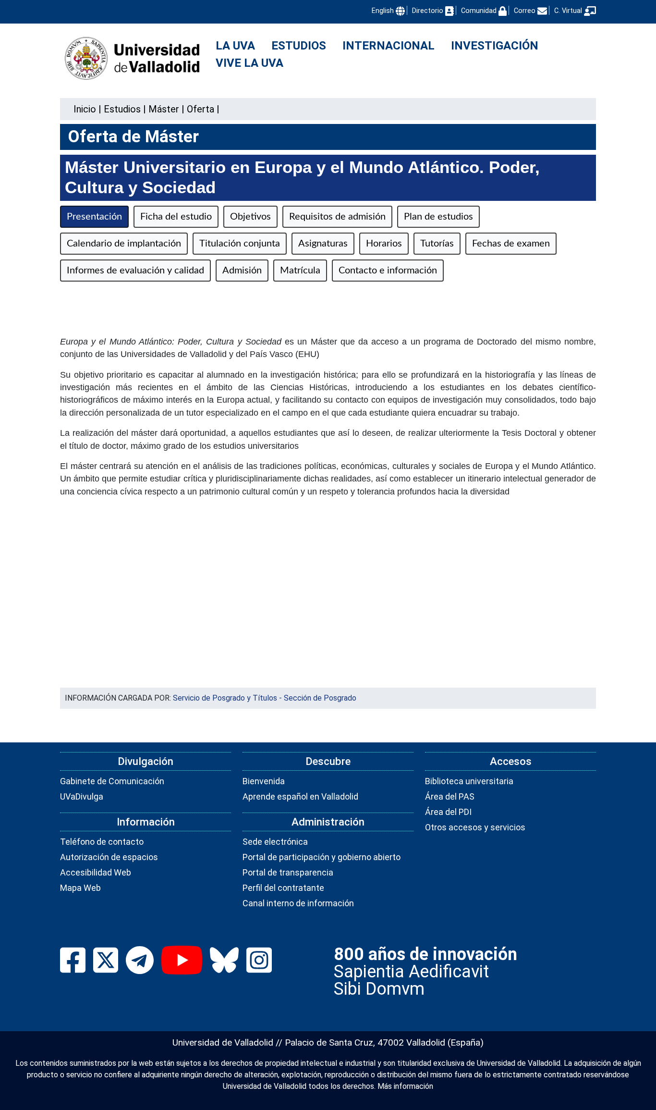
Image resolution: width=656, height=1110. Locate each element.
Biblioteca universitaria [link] (469, 781)
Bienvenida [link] (264, 781)
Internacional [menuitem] (388, 45)
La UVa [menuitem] (235, 45)
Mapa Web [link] (80, 888)
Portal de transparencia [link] (288, 872)
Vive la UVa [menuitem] (249, 63)
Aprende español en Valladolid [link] (300, 796)
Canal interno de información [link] (298, 903)
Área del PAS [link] (449, 796)
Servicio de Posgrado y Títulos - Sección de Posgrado (264, 698)
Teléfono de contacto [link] (102, 842)
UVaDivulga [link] (81, 796)
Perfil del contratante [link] (283, 888)
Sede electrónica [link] (275, 842)
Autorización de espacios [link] (109, 857)
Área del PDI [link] (448, 812)
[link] (122, 109)
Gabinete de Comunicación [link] (112, 781)
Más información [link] (405, 1086)
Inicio (84, 109)
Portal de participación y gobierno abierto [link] (322, 857)
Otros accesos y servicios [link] (475, 827)
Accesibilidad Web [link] (95, 872)
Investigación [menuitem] (494, 45)
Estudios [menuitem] (298, 45)
